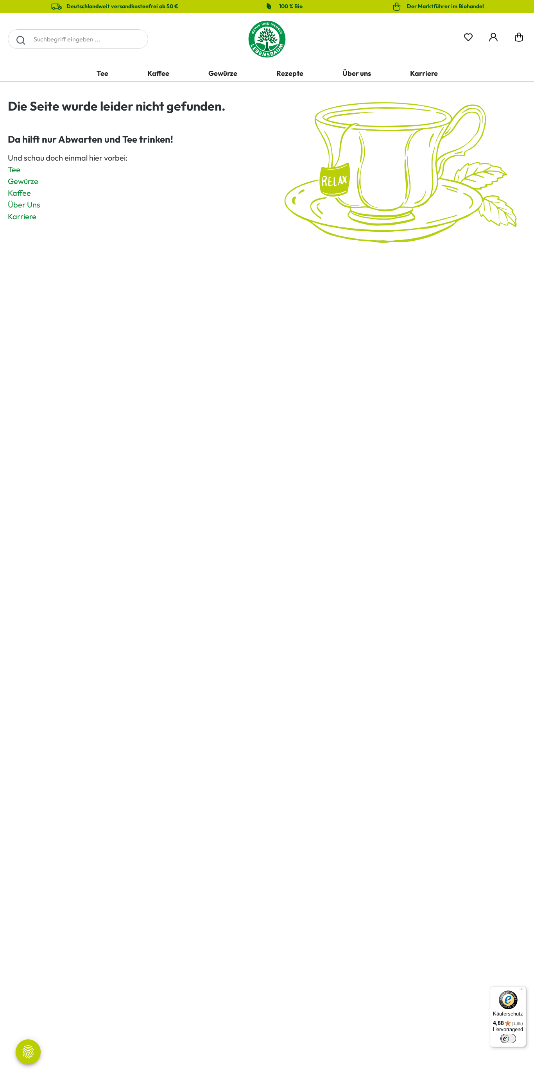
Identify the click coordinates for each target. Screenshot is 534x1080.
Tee (14, 169)
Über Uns (24, 204)
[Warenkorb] (519, 39)
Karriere (22, 216)
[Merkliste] (468, 35)
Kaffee (19, 193)
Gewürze (23, 181)
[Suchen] (20, 39)
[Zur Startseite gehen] (267, 39)
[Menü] (521, 991)
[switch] (508, 1038)
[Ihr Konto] (493, 35)
